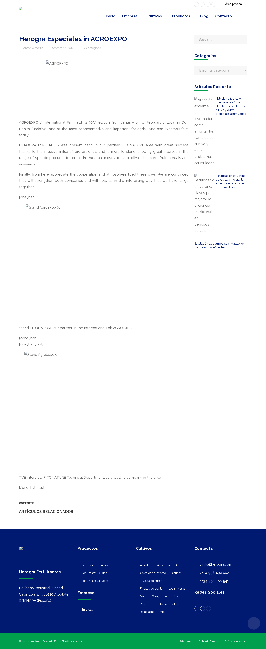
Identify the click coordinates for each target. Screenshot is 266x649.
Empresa (87, 609)
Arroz (179, 565)
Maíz (143, 596)
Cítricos (176, 573)
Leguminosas (176, 588)
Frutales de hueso (151, 580)
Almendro (163, 565)
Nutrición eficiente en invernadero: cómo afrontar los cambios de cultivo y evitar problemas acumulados (231, 106)
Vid (162, 611)
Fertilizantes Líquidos (95, 565)
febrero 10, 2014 (63, 48)
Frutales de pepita (151, 588)
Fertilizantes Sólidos (94, 573)
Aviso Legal (186, 641)
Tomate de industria (165, 604)
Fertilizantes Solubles (95, 580)
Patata (143, 604)
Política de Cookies (208, 641)
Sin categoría (92, 48)
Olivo (177, 596)
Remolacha (147, 611)
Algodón (145, 565)
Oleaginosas (159, 596)
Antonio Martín (33, 48)
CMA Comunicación (72, 641)
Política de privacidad (236, 641)
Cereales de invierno (153, 573)
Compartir (26, 503)
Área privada (233, 4)
